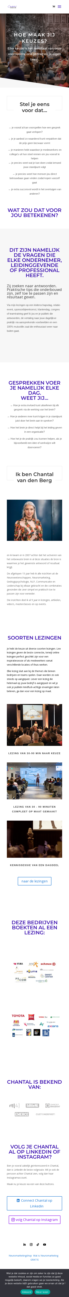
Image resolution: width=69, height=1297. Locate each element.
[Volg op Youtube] (44, 1244)
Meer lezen (42, 1292)
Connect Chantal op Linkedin (36, 1203)
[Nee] (64, 1283)
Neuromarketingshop (20, 1255)
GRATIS (34, 1259)
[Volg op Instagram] (31, 1244)
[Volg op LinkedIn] (24, 1244)
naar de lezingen (34, 881)
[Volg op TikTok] (38, 1244)
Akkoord (26, 1292)
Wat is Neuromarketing (45, 1255)
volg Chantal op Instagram (37, 1219)
